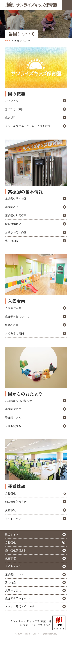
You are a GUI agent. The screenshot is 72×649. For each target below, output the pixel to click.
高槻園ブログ (13, 409)
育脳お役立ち (13, 426)
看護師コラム (13, 417)
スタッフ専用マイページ (19, 606)
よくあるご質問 (14, 333)
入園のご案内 (13, 308)
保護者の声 (11, 325)
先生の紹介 (11, 241)
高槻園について (14, 574)
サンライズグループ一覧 (28, 126)
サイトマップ (13, 518)
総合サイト (11, 534)
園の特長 (10, 582)
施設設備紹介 (13, 224)
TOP (7, 41)
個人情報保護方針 (15, 502)
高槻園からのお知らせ (18, 401)
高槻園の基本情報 (15, 198)
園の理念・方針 (14, 109)
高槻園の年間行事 (15, 215)
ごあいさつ (11, 101)
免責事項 (10, 510)
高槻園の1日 (12, 207)
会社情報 (10, 493)
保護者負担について (17, 316)
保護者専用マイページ (18, 598)
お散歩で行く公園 (15, 232)
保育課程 (10, 118)
